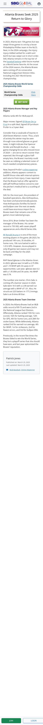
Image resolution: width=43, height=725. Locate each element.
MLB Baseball (15, 370)
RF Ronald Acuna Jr (11, 234)
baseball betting (14, 61)
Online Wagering (28, 370)
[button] (39, 4)
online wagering (30, 169)
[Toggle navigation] (5, 4)
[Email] (7, 369)
